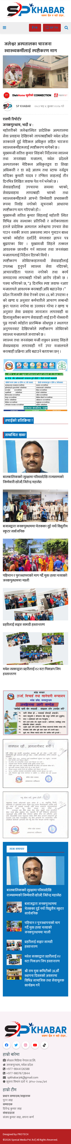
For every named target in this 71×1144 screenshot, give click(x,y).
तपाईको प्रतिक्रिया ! (19, 420)
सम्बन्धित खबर (15, 435)
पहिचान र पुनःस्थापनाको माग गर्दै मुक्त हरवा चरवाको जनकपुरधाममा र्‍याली (35, 578)
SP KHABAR (23, 106)
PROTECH (23, 1134)
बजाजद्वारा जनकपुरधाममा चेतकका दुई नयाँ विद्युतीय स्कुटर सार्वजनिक (35, 528)
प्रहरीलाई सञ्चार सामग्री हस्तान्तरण (24, 625)
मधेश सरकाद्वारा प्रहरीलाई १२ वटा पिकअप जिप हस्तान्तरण (32, 671)
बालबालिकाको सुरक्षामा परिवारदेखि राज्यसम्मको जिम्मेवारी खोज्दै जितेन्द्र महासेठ (33, 479)
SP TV (53, 27)
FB (36, 27)
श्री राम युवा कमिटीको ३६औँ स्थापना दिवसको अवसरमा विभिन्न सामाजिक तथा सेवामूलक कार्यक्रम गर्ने (44, 978)
